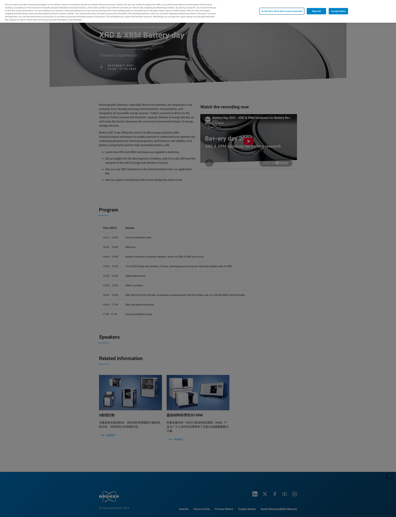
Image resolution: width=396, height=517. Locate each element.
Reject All (316, 11)
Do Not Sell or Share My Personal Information (281, 11)
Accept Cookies (338, 11)
